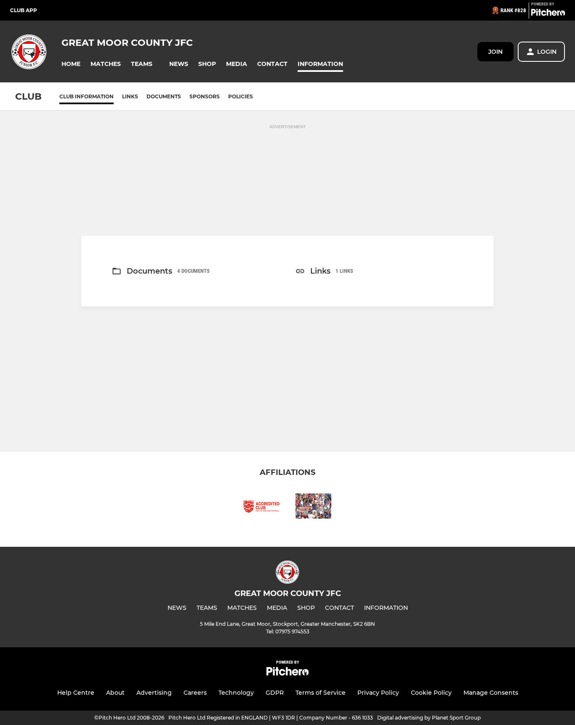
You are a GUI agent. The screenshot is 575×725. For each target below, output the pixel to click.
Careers (195, 692)
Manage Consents (490, 692)
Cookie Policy (431, 692)
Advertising (154, 692)
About (115, 692)
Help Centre (75, 692)
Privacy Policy (378, 692)
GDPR (275, 692)
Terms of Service (320, 692)
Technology (236, 692)
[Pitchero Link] (548, 14)
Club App (23, 10)
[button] (70, 64)
